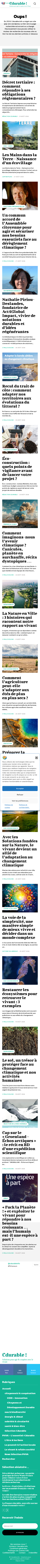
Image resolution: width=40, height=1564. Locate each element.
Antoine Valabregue (10, 951)
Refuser (20, 795)
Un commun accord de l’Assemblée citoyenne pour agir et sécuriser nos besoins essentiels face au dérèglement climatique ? (19, 231)
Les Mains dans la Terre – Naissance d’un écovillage (19, 158)
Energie (7, 73)
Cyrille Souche (8, 261)
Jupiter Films (7, 177)
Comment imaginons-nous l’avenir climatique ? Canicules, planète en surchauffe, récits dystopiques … (19, 547)
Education (8, 744)
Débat (6, 1198)
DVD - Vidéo (8, 146)
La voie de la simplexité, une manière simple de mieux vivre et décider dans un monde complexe (18, 927)
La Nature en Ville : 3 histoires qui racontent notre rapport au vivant (19, 619)
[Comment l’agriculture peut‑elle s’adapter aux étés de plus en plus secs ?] (20, 658)
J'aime (7, 1365)
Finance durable (10, 450)
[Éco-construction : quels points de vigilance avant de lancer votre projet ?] (20, 439)
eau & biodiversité (11, 669)
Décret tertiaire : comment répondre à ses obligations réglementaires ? (18, 90)
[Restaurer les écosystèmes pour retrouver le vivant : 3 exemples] (20, 970)
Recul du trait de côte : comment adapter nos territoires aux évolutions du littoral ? (18, 396)
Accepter (20, 788)
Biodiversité (8, 605)
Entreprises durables (12, 291)
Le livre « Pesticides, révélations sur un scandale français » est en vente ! (18, 1488)
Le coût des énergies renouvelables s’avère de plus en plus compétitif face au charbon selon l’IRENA (19, 1496)
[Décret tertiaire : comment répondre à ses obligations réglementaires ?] (20, 63)
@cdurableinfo (14, 1263)
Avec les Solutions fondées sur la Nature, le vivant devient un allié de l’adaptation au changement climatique (20, 850)
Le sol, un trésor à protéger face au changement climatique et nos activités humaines (19, 1070)
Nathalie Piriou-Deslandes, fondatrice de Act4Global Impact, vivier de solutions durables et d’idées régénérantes (18, 315)
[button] (36, 758)
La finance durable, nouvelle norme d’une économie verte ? (20, 1504)
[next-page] (7, 1510)
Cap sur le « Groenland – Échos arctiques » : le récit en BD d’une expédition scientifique (19, 1142)
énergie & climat (10, 377)
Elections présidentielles (14, 206)
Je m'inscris (20, 1533)
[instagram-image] (10, 1280)
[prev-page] (3, 1510)
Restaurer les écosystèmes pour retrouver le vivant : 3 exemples (19, 997)
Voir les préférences (20, 801)
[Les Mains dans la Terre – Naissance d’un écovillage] (20, 135)
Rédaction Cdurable (9, 116)
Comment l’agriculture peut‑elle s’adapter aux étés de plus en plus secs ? (15, 687)
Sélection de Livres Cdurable (15, 1124)
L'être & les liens (10, 909)
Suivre (36, 1265)
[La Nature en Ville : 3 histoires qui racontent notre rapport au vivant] (20, 594)
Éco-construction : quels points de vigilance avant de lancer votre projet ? (17, 468)
